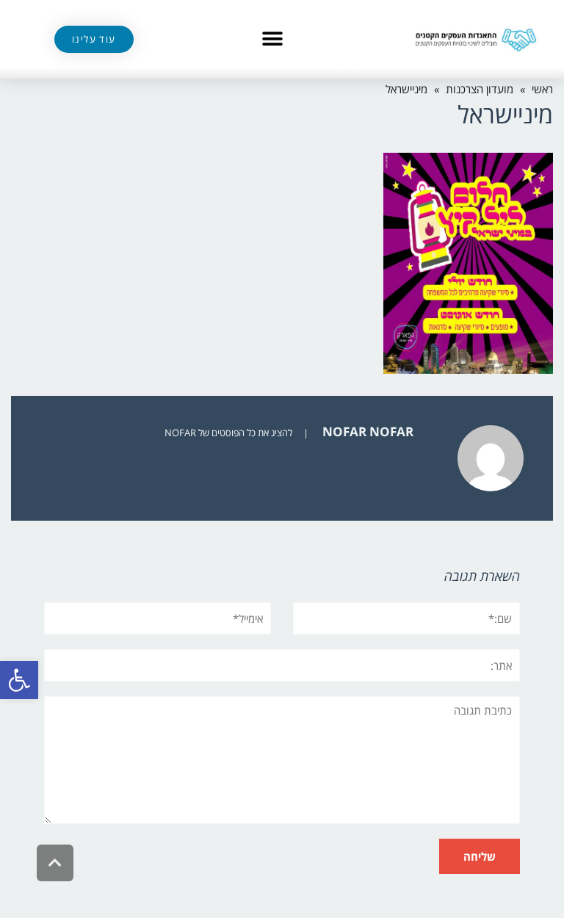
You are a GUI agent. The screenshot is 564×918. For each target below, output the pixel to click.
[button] (19, 680)
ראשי (542, 89)
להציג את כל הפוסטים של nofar (228, 432)
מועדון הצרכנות (479, 89)
